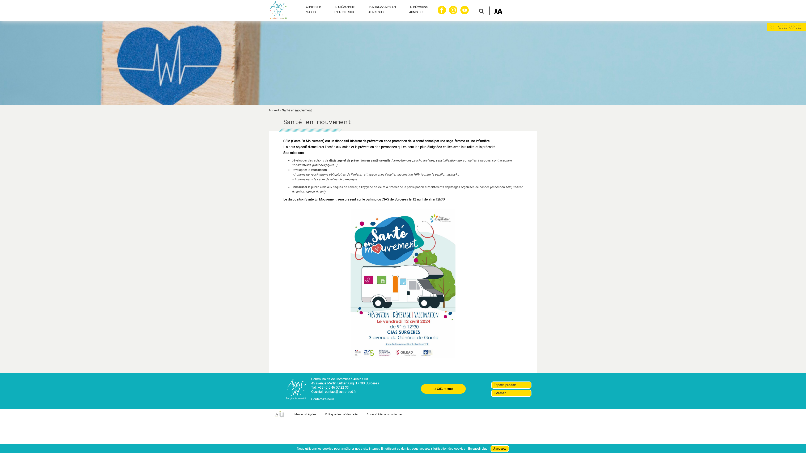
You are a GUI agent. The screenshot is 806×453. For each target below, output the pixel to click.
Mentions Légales (305, 414)
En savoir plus (477, 448)
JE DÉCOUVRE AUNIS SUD (419, 9)
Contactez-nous (323, 399)
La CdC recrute (443, 389)
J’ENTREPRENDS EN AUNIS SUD (382, 9)
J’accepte (499, 448)
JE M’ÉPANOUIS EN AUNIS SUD (345, 9)
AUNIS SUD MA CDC (313, 9)
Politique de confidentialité (341, 414)
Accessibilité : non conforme (384, 414)
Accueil (274, 110)
